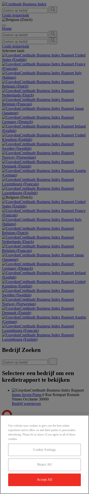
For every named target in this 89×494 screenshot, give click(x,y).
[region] (44, 454)
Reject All (44, 464)
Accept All (44, 479)
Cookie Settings (44, 450)
